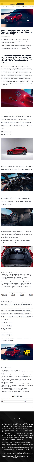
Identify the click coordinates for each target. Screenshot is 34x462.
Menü (2, 3)
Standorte (28, 1)
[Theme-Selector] (32, 1)
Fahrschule (12, 6)
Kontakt (24, 1)
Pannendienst (18, 6)
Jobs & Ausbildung (24, 6)
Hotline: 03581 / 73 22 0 (18, 1)
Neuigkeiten (2, 6)
